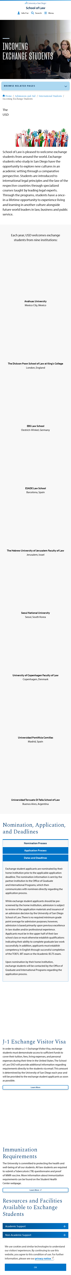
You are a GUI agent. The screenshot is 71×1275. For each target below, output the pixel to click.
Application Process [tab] (35, 850)
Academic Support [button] (15, 1226)
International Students (50, 96)
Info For (25, 13)
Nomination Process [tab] (35, 843)
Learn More (35, 1087)
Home (8, 96)
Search (38, 13)
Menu (51, 13)
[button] (35, 86)
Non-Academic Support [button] (18, 1235)
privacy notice (43, 1258)
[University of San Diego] (35, 3)
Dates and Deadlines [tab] (35, 857)
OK (35, 1267)
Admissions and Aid (25, 96)
